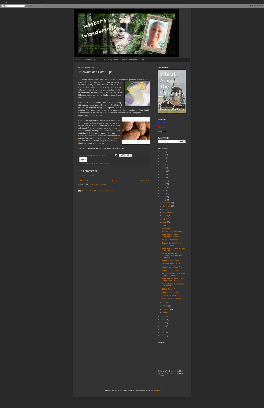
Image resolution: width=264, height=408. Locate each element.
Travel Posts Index (130, 60)
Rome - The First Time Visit (172, 231)
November (167, 206)
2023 (163, 161)
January (166, 312)
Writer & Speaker (92, 60)
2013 (163, 194)
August (165, 216)
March (165, 306)
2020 (163, 171)
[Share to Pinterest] (131, 155)
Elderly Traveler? (168, 289)
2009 (163, 320)
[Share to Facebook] (128, 155)
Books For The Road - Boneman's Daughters (171, 236)
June (165, 222)
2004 (163, 336)
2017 (163, 181)
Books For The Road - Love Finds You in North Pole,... (173, 280)
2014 (163, 190)
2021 (163, 168)
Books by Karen (111, 60)
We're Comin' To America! (171, 299)
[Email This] (120, 155)
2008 (163, 323)
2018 (163, 178)
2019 (163, 174)
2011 (163, 200)
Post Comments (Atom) (97, 184)
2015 (163, 187)
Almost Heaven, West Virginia (173, 267)
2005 (163, 333)
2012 (163, 197)
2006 (163, 329)
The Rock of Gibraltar (170, 295)
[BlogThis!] (123, 155)
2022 (163, 165)
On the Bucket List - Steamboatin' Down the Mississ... (172, 255)
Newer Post (83, 180)
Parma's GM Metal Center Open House (171, 244)
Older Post (145, 180)
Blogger (158, 390)
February (166, 309)
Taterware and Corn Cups (172, 264)
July (164, 219)
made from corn (88, 97)
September (167, 212)
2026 (163, 152)
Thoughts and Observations (94, 163)
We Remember (168, 228)
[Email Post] (116, 155)
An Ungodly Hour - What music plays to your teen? (173, 274)
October (166, 209)
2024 (163, 158)
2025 (163, 155)
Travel (106, 163)
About (144, 60)
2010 (163, 316)
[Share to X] (125, 155)
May (164, 225)
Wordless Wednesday (170, 240)
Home (78, 60)
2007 (163, 326)
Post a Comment (88, 175)
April (164, 303)
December (167, 203)
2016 (163, 184)
